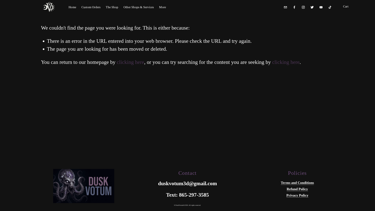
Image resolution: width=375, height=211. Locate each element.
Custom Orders (91, 7)
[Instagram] (303, 6)
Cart (345, 6)
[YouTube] (321, 6)
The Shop (112, 7)
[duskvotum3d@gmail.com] (285, 6)
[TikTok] (330, 6)
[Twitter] (312, 6)
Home (72, 7)
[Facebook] (294, 6)
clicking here (130, 62)
